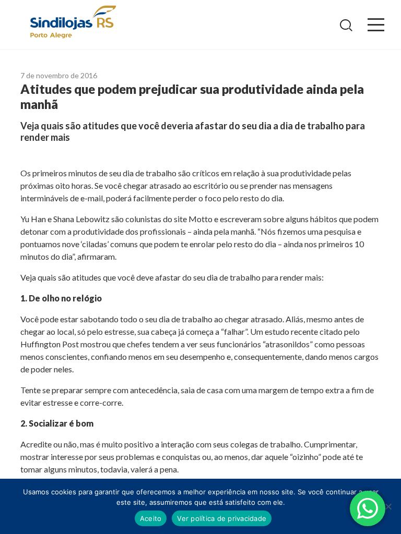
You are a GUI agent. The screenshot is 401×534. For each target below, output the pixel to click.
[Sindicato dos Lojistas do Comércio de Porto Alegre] (72, 22)
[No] (388, 506)
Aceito (151, 518)
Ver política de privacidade (221, 518)
